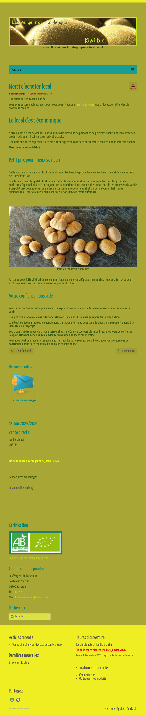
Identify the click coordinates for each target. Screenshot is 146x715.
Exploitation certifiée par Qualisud (28, 558)
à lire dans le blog (19, 662)
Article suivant (126, 351)
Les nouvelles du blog (21, 488)
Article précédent (21, 351)
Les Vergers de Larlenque (18, 94)
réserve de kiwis (84, 104)
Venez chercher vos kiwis (26, 644)
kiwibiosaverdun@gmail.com (32, 597)
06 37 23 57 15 (22, 592)
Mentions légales (114, 709)
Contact (131, 709)
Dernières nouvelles (41, 94)
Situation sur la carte (92, 668)
